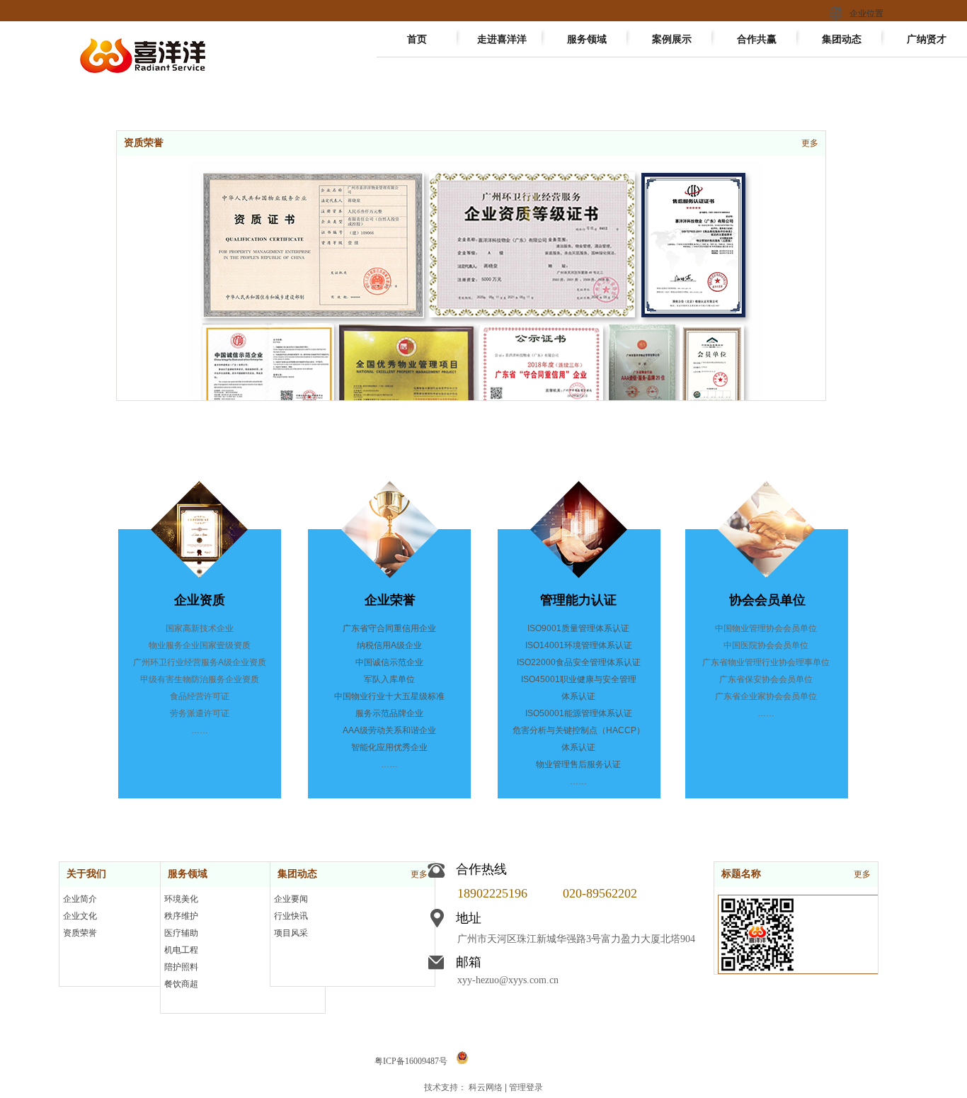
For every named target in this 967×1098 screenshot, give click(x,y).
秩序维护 (181, 916)
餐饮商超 (181, 984)
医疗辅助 (181, 933)
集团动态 (297, 873)
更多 (809, 143)
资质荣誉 (144, 142)
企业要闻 (291, 899)
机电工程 (181, 950)
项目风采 (291, 933)
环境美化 (181, 899)
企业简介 (80, 899)
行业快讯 (291, 916)
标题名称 (741, 873)
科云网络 (486, 1087)
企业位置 (866, 13)
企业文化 (80, 916)
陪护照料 (181, 967)
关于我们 (86, 873)
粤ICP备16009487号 (410, 1061)
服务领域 (187, 873)
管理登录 (526, 1087)
